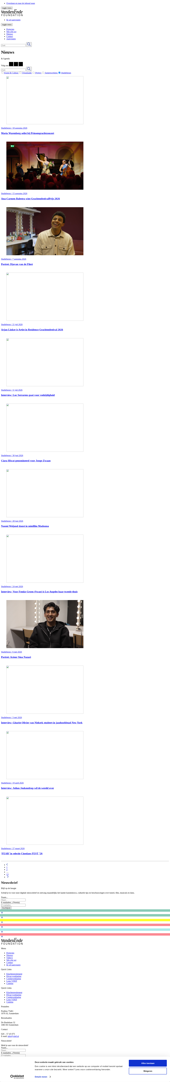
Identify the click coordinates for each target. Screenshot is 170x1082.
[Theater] (85, 935)
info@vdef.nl (13, 1036)
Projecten (10, 29)
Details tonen (41, 1077)
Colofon (9, 983)
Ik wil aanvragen (13, 965)
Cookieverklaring (13, 979)
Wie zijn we (11, 32)
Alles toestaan (147, 1063)
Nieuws (9, 34)
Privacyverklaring (13, 976)
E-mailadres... (10, 902)
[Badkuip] (85, 921)
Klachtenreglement (14, 974)
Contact (9, 36)
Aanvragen (11, 39)
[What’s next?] (85, 916)
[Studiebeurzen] (85, 926)
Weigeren (147, 1071)
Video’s (9, 958)
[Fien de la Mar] (85, 911)
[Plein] (85, 930)
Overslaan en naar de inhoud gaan (20, 3)
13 (7, 874)
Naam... (4, 897)
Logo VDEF (11, 981)
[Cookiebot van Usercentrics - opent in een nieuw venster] (17, 1077)
